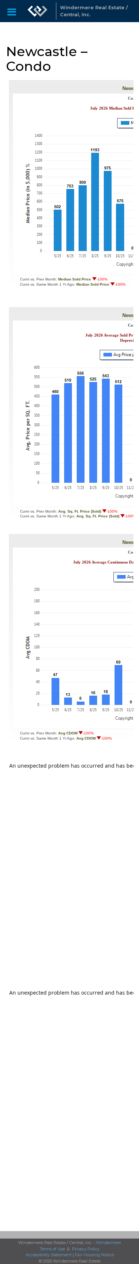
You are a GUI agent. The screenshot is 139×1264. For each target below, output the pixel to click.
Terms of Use (52, 1248)
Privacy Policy (85, 1248)
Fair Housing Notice (94, 1254)
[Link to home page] (37, 11)
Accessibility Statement (49, 1254)
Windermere (108, 1242)
